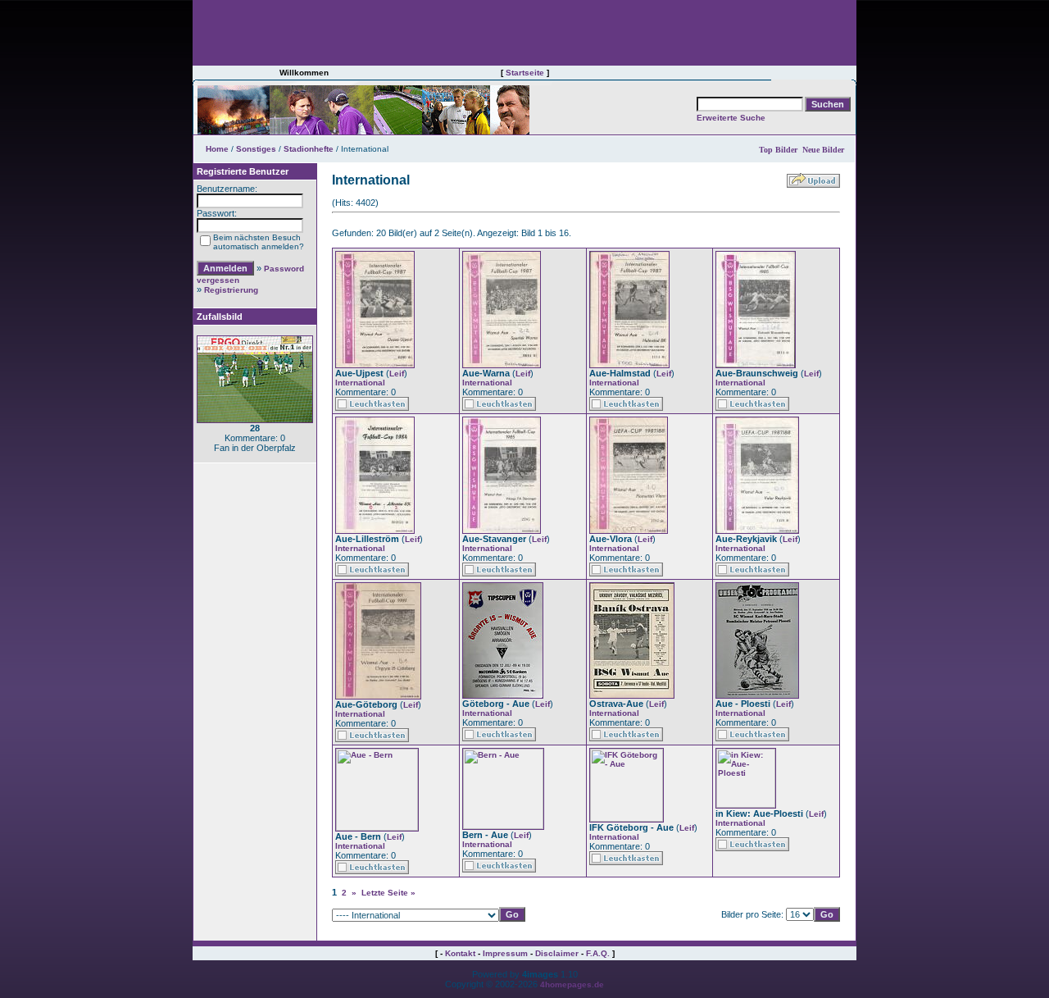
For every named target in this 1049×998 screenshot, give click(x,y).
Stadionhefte (309, 148)
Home (217, 148)
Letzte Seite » (388, 892)
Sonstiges (256, 148)
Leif (396, 373)
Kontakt (460, 953)
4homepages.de (572, 984)
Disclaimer (557, 953)
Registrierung (231, 289)
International (360, 382)
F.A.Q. (598, 953)
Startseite (525, 72)
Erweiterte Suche (731, 117)
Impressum (505, 953)
